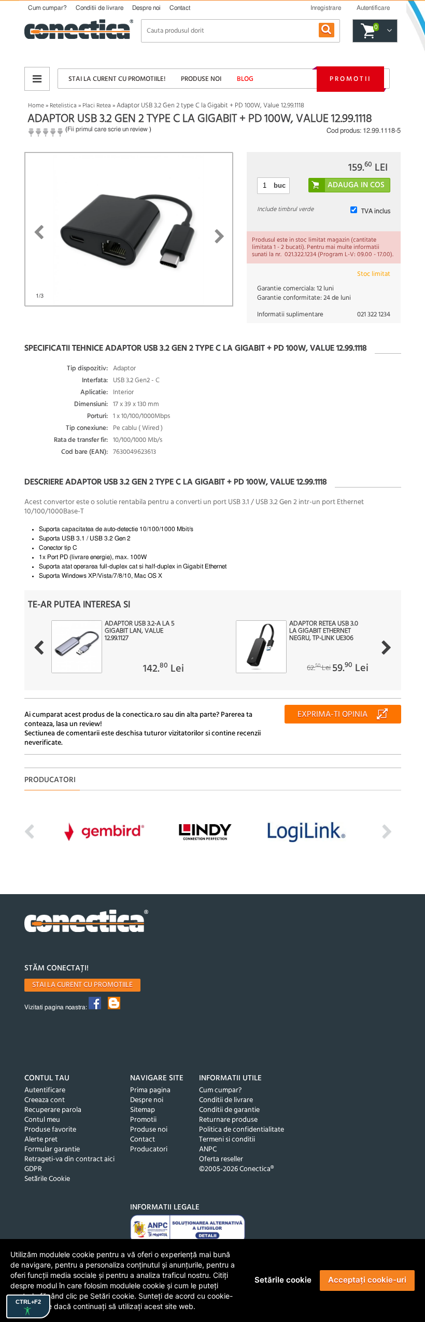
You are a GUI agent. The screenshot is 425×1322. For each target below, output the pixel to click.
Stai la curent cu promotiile (82, 985)
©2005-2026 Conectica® (236, 1169)
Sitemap (142, 1110)
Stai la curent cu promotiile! (116, 79)
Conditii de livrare (99, 8)
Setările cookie (282, 1280)
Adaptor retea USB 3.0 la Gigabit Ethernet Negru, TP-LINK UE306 (323, 631)
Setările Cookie (47, 1179)
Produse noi (201, 79)
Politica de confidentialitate (241, 1130)
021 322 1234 (373, 314)
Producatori (148, 1150)
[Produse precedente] (38, 648)
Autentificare (44, 1090)
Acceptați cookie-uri (367, 1280)
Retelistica (63, 106)
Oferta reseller (221, 1159)
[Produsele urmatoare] (386, 648)
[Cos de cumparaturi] (388, 31)
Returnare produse (228, 1120)
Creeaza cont (44, 1100)
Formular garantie (52, 1150)
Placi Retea (96, 106)
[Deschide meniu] (37, 79)
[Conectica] (86, 922)
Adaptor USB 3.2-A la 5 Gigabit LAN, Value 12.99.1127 (140, 631)
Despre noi (146, 8)
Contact (179, 8)
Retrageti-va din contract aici (69, 1159)
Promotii (350, 79)
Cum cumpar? (47, 8)
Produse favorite (50, 1130)
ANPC (208, 1150)
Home (36, 106)
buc (280, 185)
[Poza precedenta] (38, 232)
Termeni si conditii (227, 1140)
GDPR (33, 1169)
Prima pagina (150, 1090)
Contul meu (42, 1120)
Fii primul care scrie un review (107, 129)
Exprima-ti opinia (332, 714)
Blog (245, 79)
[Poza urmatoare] (219, 236)
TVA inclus (375, 211)
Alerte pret (41, 1140)
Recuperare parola (52, 1110)
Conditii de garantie (229, 1110)
